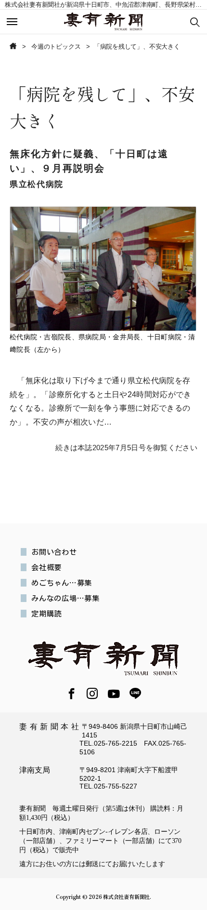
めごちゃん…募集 (61, 583)
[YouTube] (113, 694)
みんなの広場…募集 (65, 598)
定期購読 (46, 613)
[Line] (135, 694)
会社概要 (46, 567)
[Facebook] (71, 694)
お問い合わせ (54, 552)
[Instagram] (92, 694)
